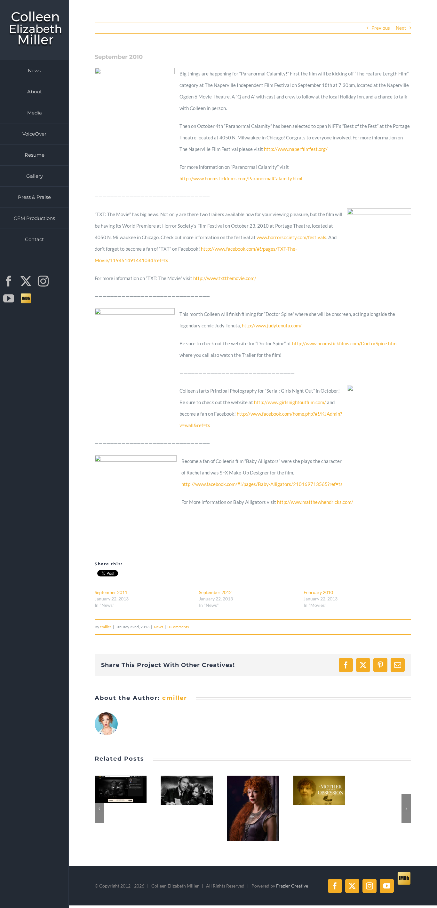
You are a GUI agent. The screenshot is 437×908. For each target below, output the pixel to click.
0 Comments (178, 626)
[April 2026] (187, 808)
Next (401, 28)
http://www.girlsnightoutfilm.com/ (290, 402)
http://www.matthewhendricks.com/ (315, 502)
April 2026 (180, 808)
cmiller (105, 626)
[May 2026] (121, 790)
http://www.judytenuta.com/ (272, 325)
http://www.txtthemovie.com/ (224, 278)
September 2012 (215, 592)
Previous (380, 28)
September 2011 (111, 592)
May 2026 (114, 790)
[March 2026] (253, 790)
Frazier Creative (292, 885)
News (158, 626)
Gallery (128, 790)
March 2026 (246, 790)
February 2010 (318, 592)
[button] (99, 808)
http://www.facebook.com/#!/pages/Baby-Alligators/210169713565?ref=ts (262, 484)
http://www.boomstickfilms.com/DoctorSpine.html (345, 343)
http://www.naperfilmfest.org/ (296, 149)
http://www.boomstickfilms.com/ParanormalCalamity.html (240, 178)
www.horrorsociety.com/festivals (291, 237)
